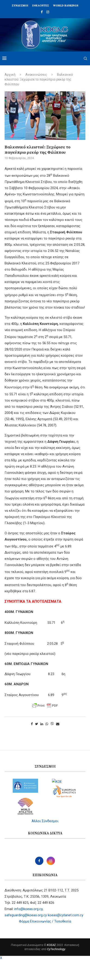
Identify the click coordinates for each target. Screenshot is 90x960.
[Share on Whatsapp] (46, 724)
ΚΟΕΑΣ (51, 945)
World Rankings (65, 5)
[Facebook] (42, 12)
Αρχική (10, 74)
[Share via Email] (57, 724)
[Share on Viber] (52, 724)
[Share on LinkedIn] (41, 724)
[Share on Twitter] (36, 724)
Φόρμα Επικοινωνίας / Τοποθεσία (45, 921)
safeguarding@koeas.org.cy (26, 915)
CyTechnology (56, 949)
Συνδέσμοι (20, 5)
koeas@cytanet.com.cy (65, 915)
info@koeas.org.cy (28, 909)
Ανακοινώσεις (36, 74)
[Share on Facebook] (32, 724)
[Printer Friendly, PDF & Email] (45, 705)
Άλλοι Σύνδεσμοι (45, 821)
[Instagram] (47, 12)
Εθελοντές (40, 5)
